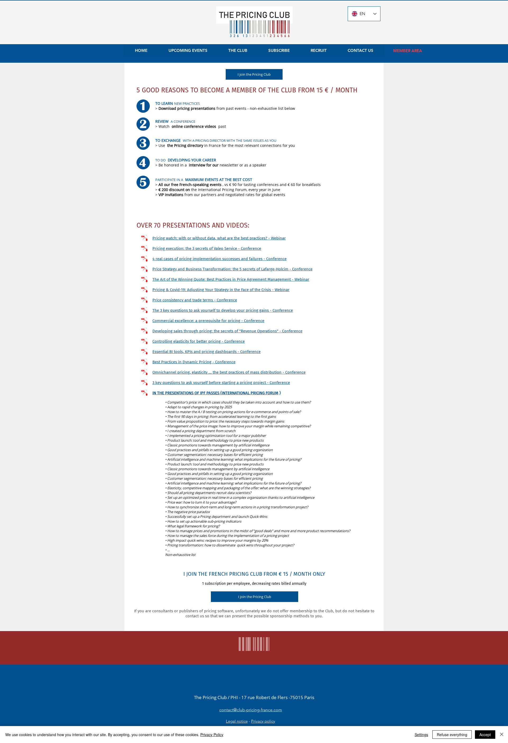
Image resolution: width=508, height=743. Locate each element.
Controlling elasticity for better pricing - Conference (198, 341)
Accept (485, 734)
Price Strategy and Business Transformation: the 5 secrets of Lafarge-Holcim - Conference (232, 269)
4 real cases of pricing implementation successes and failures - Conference (219, 258)
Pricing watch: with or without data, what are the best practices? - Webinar (219, 238)
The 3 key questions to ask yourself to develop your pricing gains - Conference (222, 310)
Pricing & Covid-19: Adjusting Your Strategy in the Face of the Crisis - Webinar (220, 289)
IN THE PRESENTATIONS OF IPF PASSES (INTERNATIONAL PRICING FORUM (215, 393)
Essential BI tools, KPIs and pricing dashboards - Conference (206, 351)
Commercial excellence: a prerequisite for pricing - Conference (208, 320)
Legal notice (237, 721)
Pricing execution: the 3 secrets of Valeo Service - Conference (206, 248)
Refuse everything (452, 734)
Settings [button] (421, 734)
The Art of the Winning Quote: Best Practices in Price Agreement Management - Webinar (230, 279)
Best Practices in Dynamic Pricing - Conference (193, 362)
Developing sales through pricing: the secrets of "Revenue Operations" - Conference (227, 331)
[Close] (501, 734)
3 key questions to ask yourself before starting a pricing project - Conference (221, 382)
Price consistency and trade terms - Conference (194, 300)
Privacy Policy (211, 734)
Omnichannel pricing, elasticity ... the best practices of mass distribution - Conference (229, 372)
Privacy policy (263, 721)
